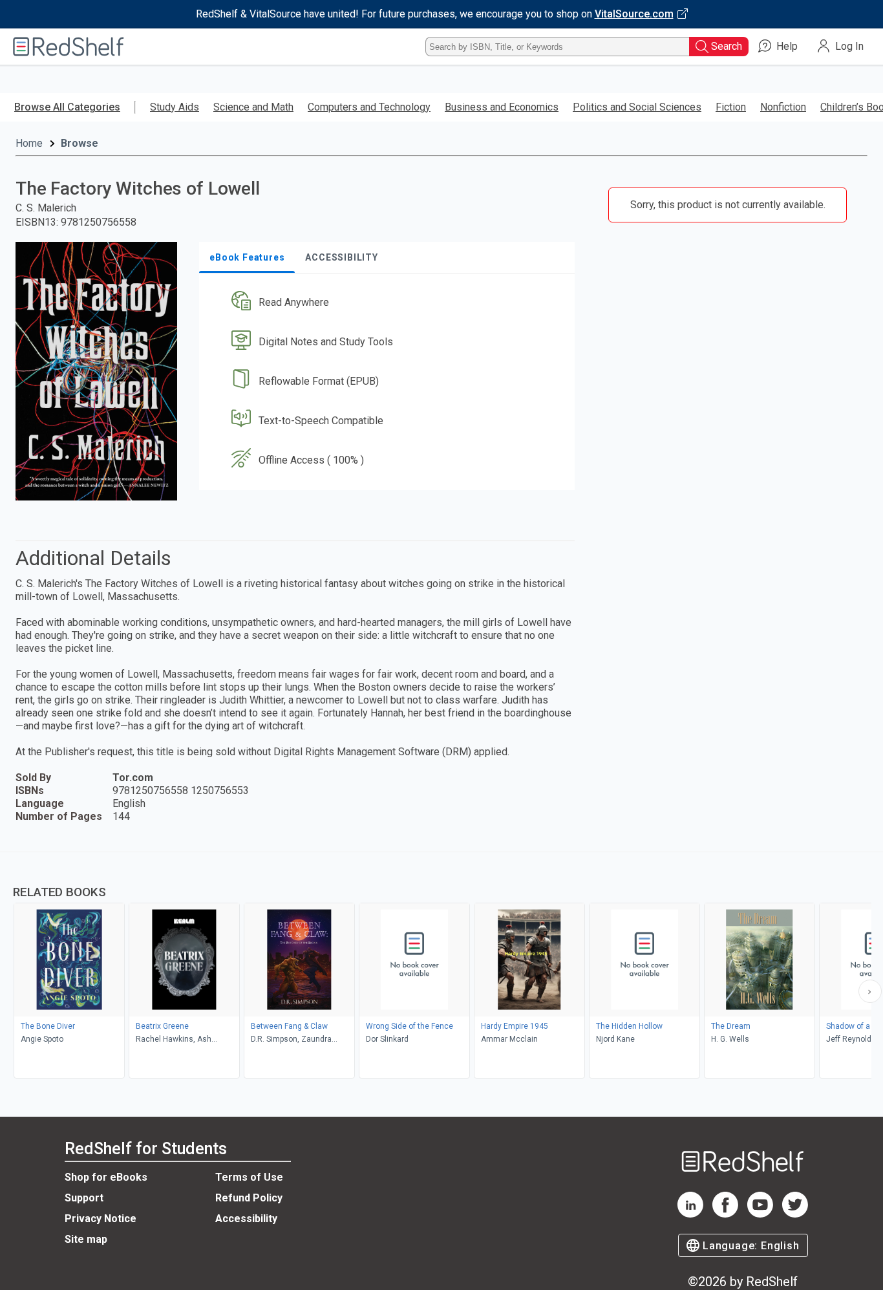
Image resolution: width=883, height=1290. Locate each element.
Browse (79, 143)
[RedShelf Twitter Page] (795, 1214)
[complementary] (441, 967)
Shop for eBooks (106, 1177)
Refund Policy (248, 1198)
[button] (389, 303)
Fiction (731, 107)
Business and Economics (502, 107)
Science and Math (253, 107)
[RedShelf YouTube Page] (760, 1214)
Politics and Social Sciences (637, 107)
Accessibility (246, 1218)
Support (84, 1198)
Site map (86, 1239)
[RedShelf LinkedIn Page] (690, 1214)
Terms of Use (249, 1177)
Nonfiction (783, 107)
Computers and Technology (369, 107)
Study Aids (174, 107)
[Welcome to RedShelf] (68, 46)
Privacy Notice (100, 1218)
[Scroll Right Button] (870, 991)
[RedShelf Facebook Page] (725, 1214)
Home (29, 143)
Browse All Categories (67, 107)
